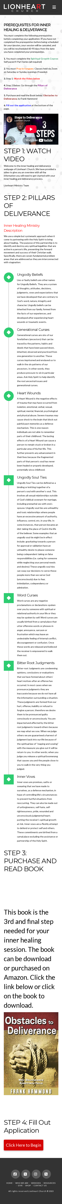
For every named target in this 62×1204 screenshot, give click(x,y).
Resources (50, 1183)
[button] (54, 7)
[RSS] (46, 1174)
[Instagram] (36, 1174)
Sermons (36, 1183)
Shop (28, 1185)
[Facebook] (15, 1174)
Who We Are (21, 1183)
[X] (25, 1174)
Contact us (40, 1185)
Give (20, 1185)
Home (9, 1183)
